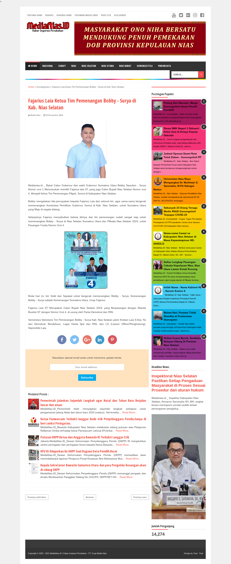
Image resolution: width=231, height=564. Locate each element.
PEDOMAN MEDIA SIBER (86, 15)
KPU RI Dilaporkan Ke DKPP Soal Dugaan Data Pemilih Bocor (78, 451)
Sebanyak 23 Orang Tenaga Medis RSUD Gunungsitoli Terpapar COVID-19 (180, 211)
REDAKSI (49, 15)
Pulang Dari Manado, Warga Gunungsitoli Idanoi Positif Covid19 (181, 106)
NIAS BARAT (125, 65)
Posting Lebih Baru (37, 497)
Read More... (129, 412)
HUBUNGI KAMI (64, 15)
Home (33, 65)
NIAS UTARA (107, 65)
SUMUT (62, 65)
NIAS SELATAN (89, 65)
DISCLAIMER (120, 15)
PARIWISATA (164, 65)
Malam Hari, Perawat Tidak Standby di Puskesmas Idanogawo (180, 316)
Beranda (90, 497)
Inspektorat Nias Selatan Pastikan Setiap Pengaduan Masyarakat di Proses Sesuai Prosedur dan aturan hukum (178, 383)
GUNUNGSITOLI (145, 65)
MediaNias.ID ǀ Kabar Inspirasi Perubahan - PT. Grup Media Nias (78, 553)
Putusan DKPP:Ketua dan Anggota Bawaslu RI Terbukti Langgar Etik (84, 437)
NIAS (73, 65)
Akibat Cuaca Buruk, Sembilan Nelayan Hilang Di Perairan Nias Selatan (182, 342)
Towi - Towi (198, 553)
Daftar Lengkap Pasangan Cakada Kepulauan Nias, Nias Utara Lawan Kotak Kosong (182, 266)
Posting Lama (140, 497)
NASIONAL (47, 65)
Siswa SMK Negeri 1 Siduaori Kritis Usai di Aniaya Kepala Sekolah (181, 132)
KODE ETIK (106, 15)
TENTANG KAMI (34, 15)
